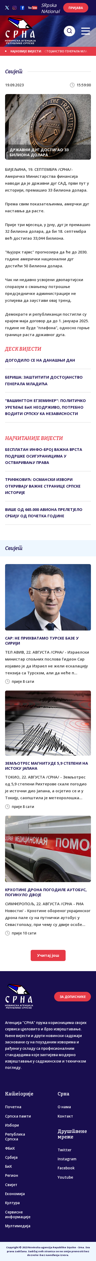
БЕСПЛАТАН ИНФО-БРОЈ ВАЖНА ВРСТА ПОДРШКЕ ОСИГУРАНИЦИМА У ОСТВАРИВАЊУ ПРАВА (43, 456)
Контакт (65, 1116)
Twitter (64, 1150)
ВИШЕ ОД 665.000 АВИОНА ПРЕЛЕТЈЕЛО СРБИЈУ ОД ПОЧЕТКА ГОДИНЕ (43, 512)
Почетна (13, 1107)
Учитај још (48, 955)
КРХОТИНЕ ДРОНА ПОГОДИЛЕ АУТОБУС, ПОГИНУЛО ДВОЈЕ (46, 892)
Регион (11, 1175)
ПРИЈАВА (76, 8)
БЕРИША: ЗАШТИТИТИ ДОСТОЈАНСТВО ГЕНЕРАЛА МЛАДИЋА (44, 380)
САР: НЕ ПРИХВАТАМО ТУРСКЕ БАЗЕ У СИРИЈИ (42, 641)
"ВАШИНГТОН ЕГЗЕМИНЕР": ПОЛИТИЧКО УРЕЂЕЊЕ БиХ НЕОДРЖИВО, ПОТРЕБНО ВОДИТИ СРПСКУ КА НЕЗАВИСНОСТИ (45, 407)
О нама (64, 1107)
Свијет (11, 1184)
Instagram (67, 1159)
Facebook (66, 1168)
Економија (15, 1193)
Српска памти (18, 1116)
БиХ (8, 1166)
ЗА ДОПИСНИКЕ (73, 997)
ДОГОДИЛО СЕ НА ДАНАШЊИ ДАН (40, 360)
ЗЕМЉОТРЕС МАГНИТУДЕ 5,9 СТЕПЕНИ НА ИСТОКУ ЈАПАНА (46, 766)
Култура (12, 1202)
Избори (12, 1125)
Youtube (65, 1177)
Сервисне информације (17, 1214)
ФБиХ (10, 1148)
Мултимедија (17, 1226)
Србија (11, 1157)
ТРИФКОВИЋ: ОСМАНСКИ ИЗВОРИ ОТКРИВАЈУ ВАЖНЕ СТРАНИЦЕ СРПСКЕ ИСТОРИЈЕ (43, 486)
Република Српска (15, 1136)
